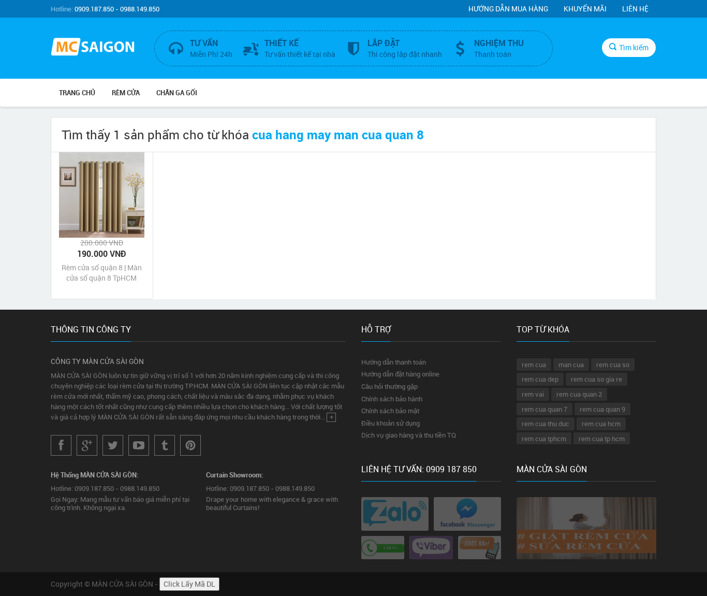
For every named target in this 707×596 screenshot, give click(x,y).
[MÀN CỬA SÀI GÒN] (95, 48)
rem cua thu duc (545, 423)
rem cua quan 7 (544, 409)
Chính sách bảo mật (390, 410)
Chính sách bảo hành (391, 398)
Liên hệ (635, 8)
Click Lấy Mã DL (189, 584)
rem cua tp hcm (602, 438)
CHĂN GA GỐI (176, 92)
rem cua (534, 364)
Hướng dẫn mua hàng (508, 8)
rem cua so (612, 364)
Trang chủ (77, 92)
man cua (571, 364)
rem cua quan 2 (579, 394)
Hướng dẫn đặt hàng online (400, 374)
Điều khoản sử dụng (390, 423)
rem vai (533, 394)
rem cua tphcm (544, 438)
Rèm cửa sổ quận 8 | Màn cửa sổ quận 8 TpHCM (102, 273)
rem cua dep (540, 379)
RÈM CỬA (126, 92)
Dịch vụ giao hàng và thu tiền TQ (408, 435)
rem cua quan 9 (602, 409)
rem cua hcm (601, 423)
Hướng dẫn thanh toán (393, 362)
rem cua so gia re (596, 379)
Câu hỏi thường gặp (389, 386)
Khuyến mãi (585, 8)
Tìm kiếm (634, 47)
